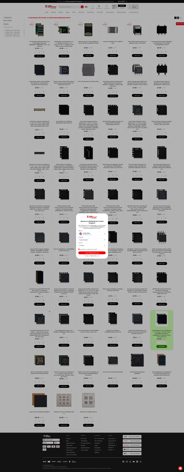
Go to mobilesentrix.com (92, 253)
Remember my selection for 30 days (88, 249)
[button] (180, 468)
